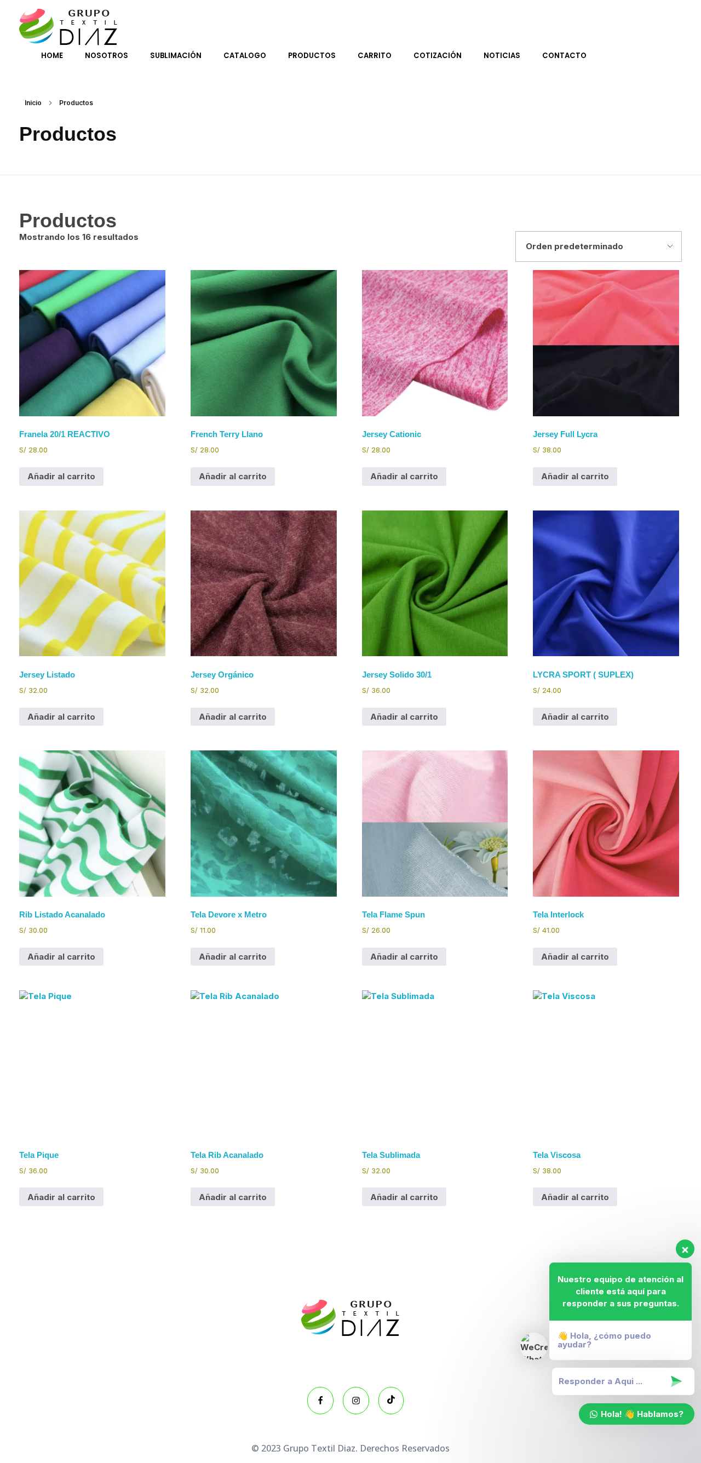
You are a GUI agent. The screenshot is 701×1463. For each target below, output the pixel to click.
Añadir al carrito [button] (61, 476)
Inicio (33, 103)
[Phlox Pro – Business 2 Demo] (68, 27)
